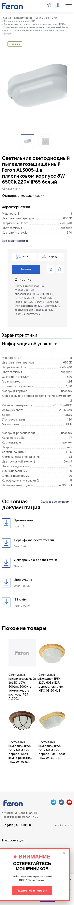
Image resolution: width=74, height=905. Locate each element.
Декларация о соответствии (35, 560)
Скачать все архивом (54, 501)
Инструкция (23, 579)
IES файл (20, 599)
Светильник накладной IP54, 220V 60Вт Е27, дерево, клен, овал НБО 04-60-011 (52, 750)
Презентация (24, 520)
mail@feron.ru (63, 825)
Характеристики (19, 335)
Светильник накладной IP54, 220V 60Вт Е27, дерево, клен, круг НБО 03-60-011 (51, 682)
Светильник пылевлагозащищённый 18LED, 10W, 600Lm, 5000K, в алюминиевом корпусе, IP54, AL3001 (24, 686)
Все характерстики (15, 241)
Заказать (26, 269)
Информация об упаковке (29, 344)
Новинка (15, 44)
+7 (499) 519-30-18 (17, 825)
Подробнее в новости (32, 890)
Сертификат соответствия (34, 540)
